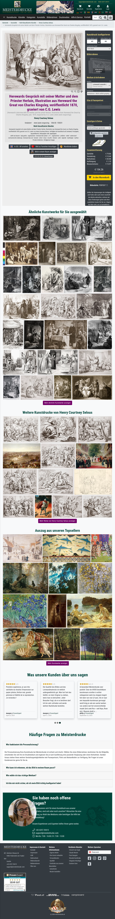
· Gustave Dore (73, 863)
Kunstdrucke (12, 17)
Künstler (21, 17)
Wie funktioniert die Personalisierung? (22, 744)
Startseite (5, 23)
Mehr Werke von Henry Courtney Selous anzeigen (57, 521)
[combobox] (99, 48)
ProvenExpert (17, 713)
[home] (4, 17)
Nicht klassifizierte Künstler (27, 23)
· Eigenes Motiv (54, 853)
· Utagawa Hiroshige (75, 861)
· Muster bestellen (54, 872)
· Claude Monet (73, 853)
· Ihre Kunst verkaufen (56, 855)
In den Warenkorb (100, 177)
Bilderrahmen (52, 17)
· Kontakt (32, 850)
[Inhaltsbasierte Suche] (105, 17)
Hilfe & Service (77, 17)
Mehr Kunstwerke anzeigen (57, 663)
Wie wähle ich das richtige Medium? (21, 775)
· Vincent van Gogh (74, 850)
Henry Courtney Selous (46, 23)
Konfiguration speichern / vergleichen (100, 134)
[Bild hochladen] (110, 17)
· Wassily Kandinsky (75, 858)
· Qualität (52, 861)
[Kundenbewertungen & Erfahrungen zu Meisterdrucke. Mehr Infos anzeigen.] (15, 882)
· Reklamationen (35, 863)
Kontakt (87, 17)
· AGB (31, 855)
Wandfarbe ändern (69, 146)
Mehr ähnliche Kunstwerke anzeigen (57, 403)
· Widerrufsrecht (35, 861)
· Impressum (34, 853)
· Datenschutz (34, 858)
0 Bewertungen (48, 156)
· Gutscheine (53, 869)
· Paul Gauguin (73, 855)
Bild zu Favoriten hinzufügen (45, 146)
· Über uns (33, 866)
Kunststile (41, 17)
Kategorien (31, 17)
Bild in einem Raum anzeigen (45, 152)
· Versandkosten (54, 858)
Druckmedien (64, 17)
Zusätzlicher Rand (92, 46)
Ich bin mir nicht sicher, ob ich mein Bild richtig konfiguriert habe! (33, 783)
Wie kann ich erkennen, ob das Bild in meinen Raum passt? (30, 767)
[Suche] (100, 17)
